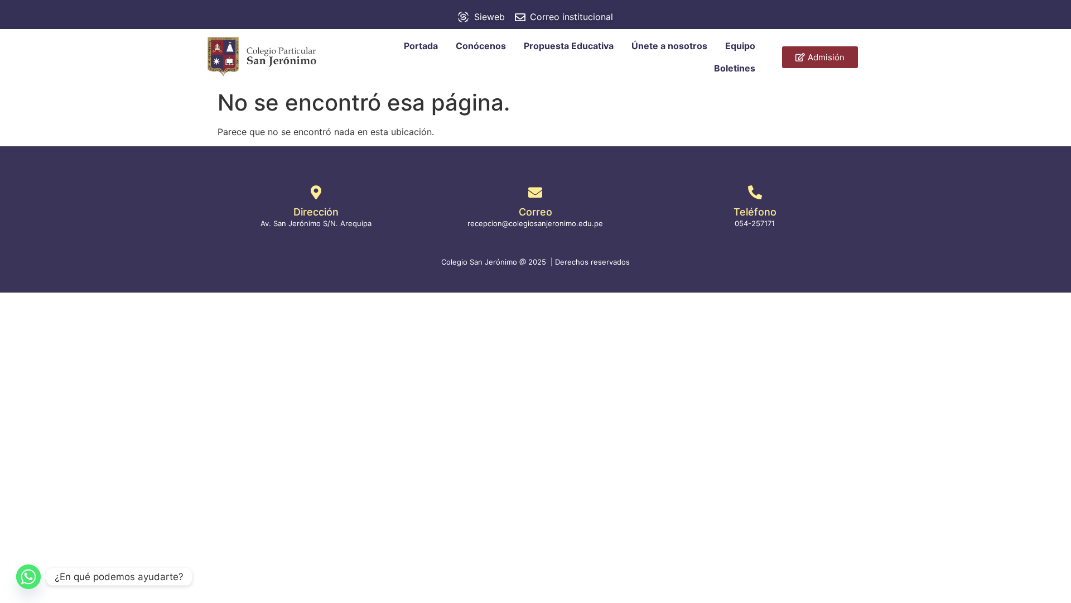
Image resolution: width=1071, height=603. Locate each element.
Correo (535, 212)
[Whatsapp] (28, 576)
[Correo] (535, 192)
